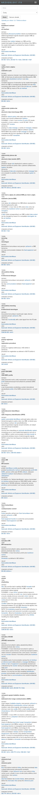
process (3, 673)
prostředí (18, 34)
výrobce (15, 775)
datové (10, 116)
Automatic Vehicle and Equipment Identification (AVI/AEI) (18, 55)
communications (11, 284)
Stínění (15, 592)
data (27, 79)
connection (17, 739)
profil (2, 381)
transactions (27, 722)
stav (2, 586)
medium (13, 41)
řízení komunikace (24, 513)
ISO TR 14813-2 (6, 188)
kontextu (20, 120)
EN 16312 (4, 404)
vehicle (3, 664)
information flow (12, 781)
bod (2, 767)
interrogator (30, 216)
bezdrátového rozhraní (13, 470)
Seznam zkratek (14, 17)
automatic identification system (28, 430)
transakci (29, 586)
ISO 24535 (4, 364)
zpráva (26, 120)
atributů (24, 472)
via (35, 216)
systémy (25, 118)
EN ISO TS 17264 (16, 60)
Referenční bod (18, 771)
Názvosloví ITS (11, 2)
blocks (22, 779)
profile (11, 389)
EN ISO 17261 (5, 231)
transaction (16, 135)
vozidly (3, 600)
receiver (15, 666)
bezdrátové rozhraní (16, 79)
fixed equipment (29, 250)
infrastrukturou (5, 711)
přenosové (12, 34)
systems (31, 130)
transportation (27, 732)
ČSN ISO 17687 (27, 60)
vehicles (31, 615)
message (15, 128)
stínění (26, 596)
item (9, 664)
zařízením (29, 246)
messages (28, 128)
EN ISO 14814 (5, 60)
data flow (4, 779)
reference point (7, 662)
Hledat (5, 17)
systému (3, 167)
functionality (11, 319)
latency (3, 739)
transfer (32, 434)
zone (6, 667)
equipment (15, 664)
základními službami (7, 474)
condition (4, 603)
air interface (23, 88)
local (14, 722)
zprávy (14, 116)
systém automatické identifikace (10, 419)
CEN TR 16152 (15, 752)
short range (19, 722)
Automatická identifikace (8, 51)
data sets (13, 171)
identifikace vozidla (11, 468)
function (13, 519)
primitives (4, 485)
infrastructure (5, 733)
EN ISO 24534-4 (6, 571)
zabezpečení (5, 476)
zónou (18, 551)
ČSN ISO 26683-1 (16, 453)
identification (30, 671)
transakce (12, 124)
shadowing (11, 609)
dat (13, 163)
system (32, 173)
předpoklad (15, 717)
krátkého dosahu (16, 703)
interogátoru (4, 211)
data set (28, 86)
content (35, 214)
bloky (19, 767)
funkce (3, 513)
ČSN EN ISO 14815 (7, 332)
